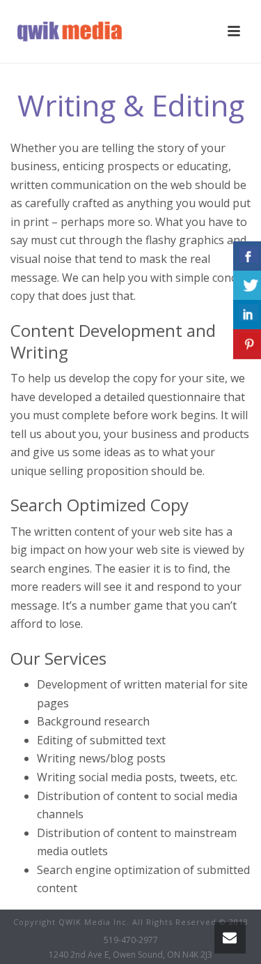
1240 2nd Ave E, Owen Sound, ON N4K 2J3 (130, 955)
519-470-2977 (131, 940)
